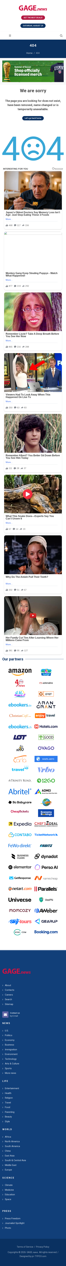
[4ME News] (19, 683)
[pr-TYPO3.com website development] (46, 694)
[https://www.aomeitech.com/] (46, 791)
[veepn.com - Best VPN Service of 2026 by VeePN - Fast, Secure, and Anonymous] (46, 900)
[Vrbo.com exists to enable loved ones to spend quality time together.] (46, 770)
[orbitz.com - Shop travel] (46, 845)
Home (29, 53)
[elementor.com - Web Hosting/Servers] (19, 867)
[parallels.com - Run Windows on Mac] (46, 889)
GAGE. (32, 1252)
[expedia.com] (19, 824)
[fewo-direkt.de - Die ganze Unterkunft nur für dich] (19, 845)
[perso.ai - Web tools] (46, 867)
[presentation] (5, 71)
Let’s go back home (33, 118)
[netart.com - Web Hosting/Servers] (19, 889)
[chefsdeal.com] (46, 824)
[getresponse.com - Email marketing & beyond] (19, 878)
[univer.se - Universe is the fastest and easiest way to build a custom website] (19, 900)
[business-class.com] (19, 856)
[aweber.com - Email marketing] (46, 910)
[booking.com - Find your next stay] (33, 71)
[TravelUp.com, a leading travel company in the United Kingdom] (19, 770)
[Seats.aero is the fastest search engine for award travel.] (46, 759)
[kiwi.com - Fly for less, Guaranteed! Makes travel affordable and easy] (19, 932)
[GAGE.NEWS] (33, 7)
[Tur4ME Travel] (19, 694)
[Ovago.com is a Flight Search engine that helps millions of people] (46, 748)
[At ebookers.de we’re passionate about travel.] (19, 705)
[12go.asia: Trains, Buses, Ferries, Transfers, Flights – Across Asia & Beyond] (46, 780)
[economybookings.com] (46, 813)
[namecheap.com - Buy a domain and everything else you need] (46, 878)
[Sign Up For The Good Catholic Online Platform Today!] (19, 780)
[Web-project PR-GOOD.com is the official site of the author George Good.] (46, 737)
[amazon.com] (19, 672)
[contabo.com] (19, 835)
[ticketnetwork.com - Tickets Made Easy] (46, 835)
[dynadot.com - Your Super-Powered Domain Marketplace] (46, 856)
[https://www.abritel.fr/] (19, 791)
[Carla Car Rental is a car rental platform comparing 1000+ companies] (19, 759)
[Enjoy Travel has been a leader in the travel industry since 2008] (46, 715)
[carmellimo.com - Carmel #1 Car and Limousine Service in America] (46, 802)
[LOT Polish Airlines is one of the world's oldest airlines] (19, 737)
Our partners (12, 659)
